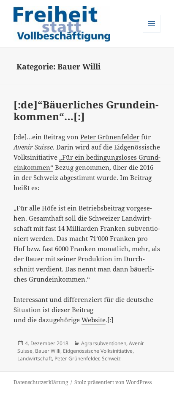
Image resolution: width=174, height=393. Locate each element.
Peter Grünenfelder (109, 137)
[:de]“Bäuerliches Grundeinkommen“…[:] (86, 110)
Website (94, 320)
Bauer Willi (47, 350)
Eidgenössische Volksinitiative (98, 350)
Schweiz (111, 358)
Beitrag (81, 309)
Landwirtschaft (34, 358)
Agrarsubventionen (103, 343)
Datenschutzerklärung (41, 382)
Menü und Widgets (151, 32)
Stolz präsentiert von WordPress (113, 382)
